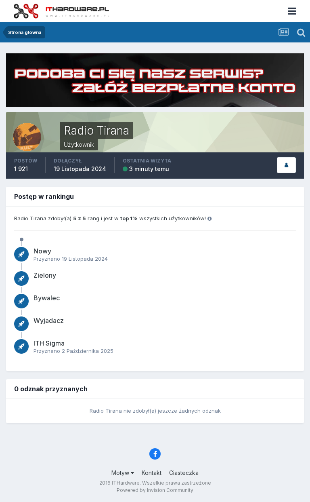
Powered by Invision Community (155, 490)
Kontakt (151, 472)
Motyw (121, 472)
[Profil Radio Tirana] (286, 165)
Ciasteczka (184, 472)
